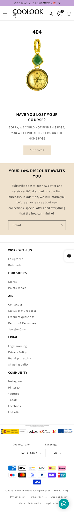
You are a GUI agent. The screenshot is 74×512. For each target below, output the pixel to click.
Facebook (14, 406)
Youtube (13, 394)
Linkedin (14, 412)
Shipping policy (18, 365)
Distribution (16, 265)
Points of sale (17, 288)
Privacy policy (17, 496)
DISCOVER (37, 150)
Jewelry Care (16, 329)
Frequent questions (21, 317)
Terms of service (38, 496)
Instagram (15, 381)
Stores (12, 282)
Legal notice (52, 503)
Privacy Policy (17, 352)
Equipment (15, 259)
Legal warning (17, 346)
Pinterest (14, 388)
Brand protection (19, 358)
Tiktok (12, 400)
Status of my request (22, 311)
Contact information (30, 503)
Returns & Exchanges (22, 323)
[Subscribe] (61, 225)
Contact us (15, 305)
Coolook (18, 490)
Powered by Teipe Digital (36, 490)
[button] (5, 13)
